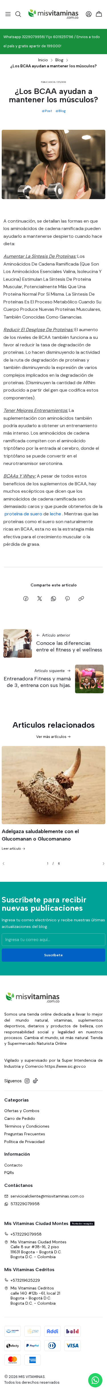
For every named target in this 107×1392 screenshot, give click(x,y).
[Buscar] (18, 14)
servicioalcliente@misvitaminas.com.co (47, 1196)
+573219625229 (25, 1280)
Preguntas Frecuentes (24, 1133)
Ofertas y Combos (21, 1110)
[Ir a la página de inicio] (53, 14)
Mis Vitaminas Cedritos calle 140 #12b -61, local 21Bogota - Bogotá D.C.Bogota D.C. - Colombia (35, 1295)
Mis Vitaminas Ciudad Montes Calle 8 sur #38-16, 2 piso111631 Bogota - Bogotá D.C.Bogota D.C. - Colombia (38, 1249)
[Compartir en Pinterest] (67, 599)
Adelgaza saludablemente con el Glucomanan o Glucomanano (40, 835)
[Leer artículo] (53, 785)
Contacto (13, 1165)
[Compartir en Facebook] (26, 599)
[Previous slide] (6, 863)
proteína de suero (23, 514)
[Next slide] (101, 863)
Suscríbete (53, 955)
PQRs (9, 1172)
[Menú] (8, 14)
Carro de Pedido (19, 1118)
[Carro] (99, 14)
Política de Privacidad (24, 1141)
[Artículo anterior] (17, 643)
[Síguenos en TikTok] (35, 1081)
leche (55, 514)
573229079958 (25, 1203)
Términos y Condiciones (26, 1126)
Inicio (43, 60)
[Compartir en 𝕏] (40, 599)
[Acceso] (88, 14)
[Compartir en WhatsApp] (53, 599)
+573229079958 (26, 1234)
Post (48, 111)
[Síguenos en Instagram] (27, 1081)
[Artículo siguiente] (89, 679)
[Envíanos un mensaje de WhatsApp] (95, 1380)
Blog (59, 60)
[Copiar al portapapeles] (81, 599)
